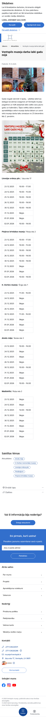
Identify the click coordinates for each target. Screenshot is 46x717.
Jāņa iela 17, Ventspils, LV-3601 (18, 658)
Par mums (7, 575)
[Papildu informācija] (21, 650)
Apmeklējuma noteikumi (13, 588)
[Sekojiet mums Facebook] (4, 685)
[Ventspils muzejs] (16, 41)
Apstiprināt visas (34, 25)
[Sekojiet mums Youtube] (14, 685)
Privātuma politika (10, 611)
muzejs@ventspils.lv (13, 654)
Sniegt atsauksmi (23, 522)
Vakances (7, 595)
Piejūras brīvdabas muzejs (24, 476)
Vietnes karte (8, 625)
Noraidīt (12, 25)
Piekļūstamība (8, 618)
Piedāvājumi (19, 471)
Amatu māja (19, 459)
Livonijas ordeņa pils (22, 467)
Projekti (6, 581)
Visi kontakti (14, 670)
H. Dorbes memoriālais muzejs (25, 463)
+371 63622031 (11, 647)
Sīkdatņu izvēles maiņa (12, 632)
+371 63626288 (11, 651)
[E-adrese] (7, 663)
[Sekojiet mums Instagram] (9, 685)
